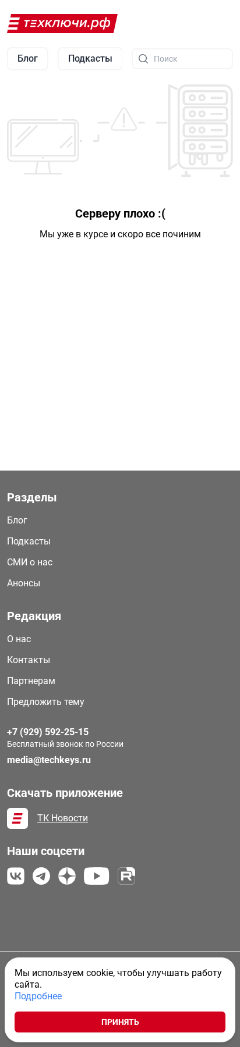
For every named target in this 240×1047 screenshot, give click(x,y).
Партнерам (31, 680)
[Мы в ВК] (15, 876)
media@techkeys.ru (49, 759)
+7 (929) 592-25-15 (48, 732)
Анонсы (23, 583)
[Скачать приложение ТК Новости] (17, 818)
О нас (19, 638)
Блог (17, 520)
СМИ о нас (29, 562)
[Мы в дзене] (67, 876)
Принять (120, 1022)
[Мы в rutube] (126, 876)
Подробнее (38, 996)
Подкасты (29, 541)
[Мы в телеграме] (41, 876)
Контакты (28, 659)
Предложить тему (45, 701)
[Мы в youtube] (97, 876)
